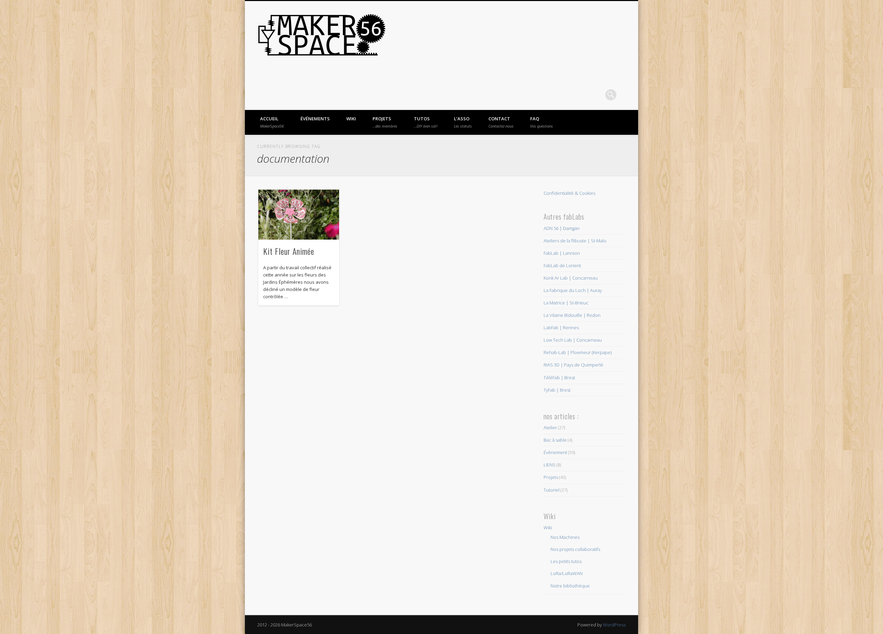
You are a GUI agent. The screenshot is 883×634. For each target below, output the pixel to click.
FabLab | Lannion (562, 253)
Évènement (555, 452)
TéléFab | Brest (559, 377)
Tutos (425, 122)
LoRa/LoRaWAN (566, 573)
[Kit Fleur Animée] (298, 215)
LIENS (549, 465)
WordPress (614, 625)
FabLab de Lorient (562, 265)
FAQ (541, 122)
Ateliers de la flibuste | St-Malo (575, 241)
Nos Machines (564, 537)
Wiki (351, 118)
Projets (385, 122)
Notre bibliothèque (570, 586)
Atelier (550, 427)
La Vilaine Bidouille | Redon (572, 315)
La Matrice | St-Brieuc (566, 303)
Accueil (272, 122)
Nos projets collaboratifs (575, 549)
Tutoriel (551, 490)
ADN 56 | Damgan (561, 228)
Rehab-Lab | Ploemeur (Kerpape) (578, 352)
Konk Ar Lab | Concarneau (571, 278)
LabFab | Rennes (561, 327)
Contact (501, 122)
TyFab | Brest (557, 390)
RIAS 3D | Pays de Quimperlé (573, 365)
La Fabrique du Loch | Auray (573, 290)
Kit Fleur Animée (288, 251)
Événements (315, 118)
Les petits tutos (566, 561)
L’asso (463, 122)
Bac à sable (555, 440)
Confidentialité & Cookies (569, 193)
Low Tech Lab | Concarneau (573, 340)
